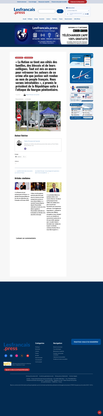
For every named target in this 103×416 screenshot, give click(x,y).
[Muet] (83, 14)
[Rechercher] (60, 11)
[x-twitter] (22, 355)
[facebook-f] (5, 355)
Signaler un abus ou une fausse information (16, 369)
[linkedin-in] (11, 355)
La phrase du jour (28, 57)
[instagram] (16, 355)
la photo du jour (19, 57)
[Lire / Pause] (67, 14)
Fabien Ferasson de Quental (32, 94)
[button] (99, 412)
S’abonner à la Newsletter (77, 2)
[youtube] (27, 355)
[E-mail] (25, 149)
